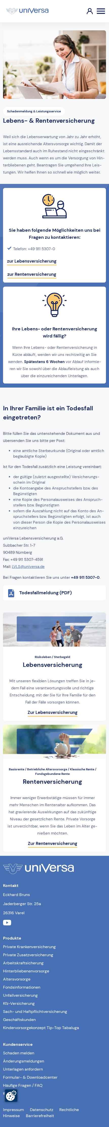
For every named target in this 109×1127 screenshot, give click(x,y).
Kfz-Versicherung (19, 1003)
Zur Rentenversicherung (52, 843)
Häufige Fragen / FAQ (23, 1085)
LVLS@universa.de (28, 566)
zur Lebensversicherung (32, 261)
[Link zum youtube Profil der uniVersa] (7, 923)
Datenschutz (41, 1109)
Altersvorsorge (16, 979)
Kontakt (10, 1093)
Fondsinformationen (21, 987)
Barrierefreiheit (40, 1115)
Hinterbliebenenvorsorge (26, 971)
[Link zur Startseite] (27, 11)
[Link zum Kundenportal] (86, 11)
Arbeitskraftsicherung (23, 963)
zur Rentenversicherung (31, 274)
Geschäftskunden (19, 1019)
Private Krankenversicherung (29, 946)
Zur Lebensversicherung (53, 712)
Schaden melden (18, 1053)
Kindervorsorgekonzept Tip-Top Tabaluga (41, 1027)
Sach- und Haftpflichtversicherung (35, 1011)
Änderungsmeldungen (23, 1061)
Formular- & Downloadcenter (30, 1077)
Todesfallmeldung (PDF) (45, 593)
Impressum (13, 1109)
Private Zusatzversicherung (28, 955)
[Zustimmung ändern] (11, 1096)
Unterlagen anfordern (23, 1069)
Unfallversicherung (20, 995)
